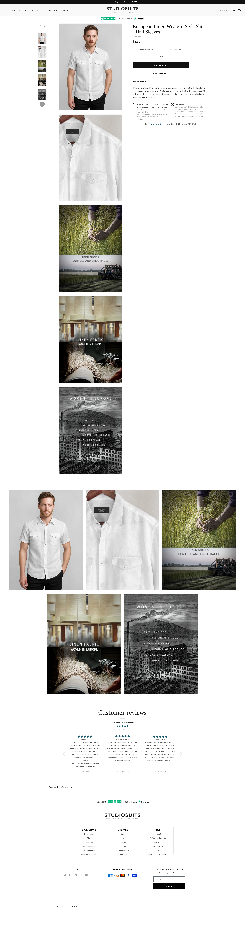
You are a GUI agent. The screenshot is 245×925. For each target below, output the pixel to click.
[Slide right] (42, 104)
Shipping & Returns (158, 838)
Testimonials (89, 834)
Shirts (123, 846)
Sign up (169, 886)
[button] (234, 10)
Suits (123, 834)
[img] (123, 726)
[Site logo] (122, 816)
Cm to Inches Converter (158, 854)
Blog (89, 838)
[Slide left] (42, 27)
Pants (123, 842)
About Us (89, 842)
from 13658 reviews (122, 730)
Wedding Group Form (88, 854)
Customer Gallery (89, 850)
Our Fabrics (123, 854)
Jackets (123, 838)
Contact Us (157, 834)
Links (158, 850)
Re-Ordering (158, 846)
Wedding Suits (123, 850)
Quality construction (89, 846)
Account (223, 10)
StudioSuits (125, 920)
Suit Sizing (158, 842)
